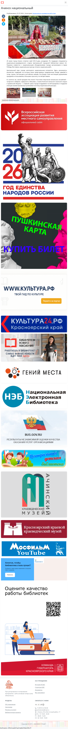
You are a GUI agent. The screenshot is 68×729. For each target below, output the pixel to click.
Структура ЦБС (40, 687)
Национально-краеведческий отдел (44, 13)
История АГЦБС (40, 685)
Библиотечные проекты (13, 712)
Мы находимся (40, 693)
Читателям (8, 707)
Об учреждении (10, 704)
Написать (10, 575)
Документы (38, 690)
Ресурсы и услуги (10, 710)
